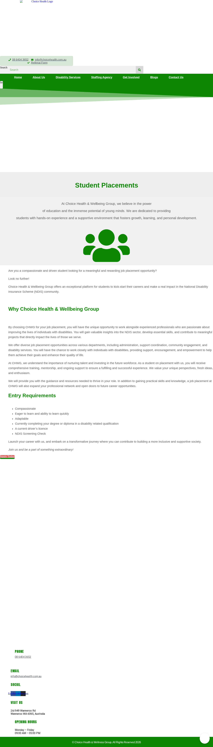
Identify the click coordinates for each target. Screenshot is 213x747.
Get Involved (131, 77)
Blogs (154, 77)
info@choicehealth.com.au (26, 676)
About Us (39, 77)
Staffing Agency (101, 77)
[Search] (139, 70)
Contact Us (176, 77)
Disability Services (68, 77)
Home (18, 77)
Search (3, 67)
